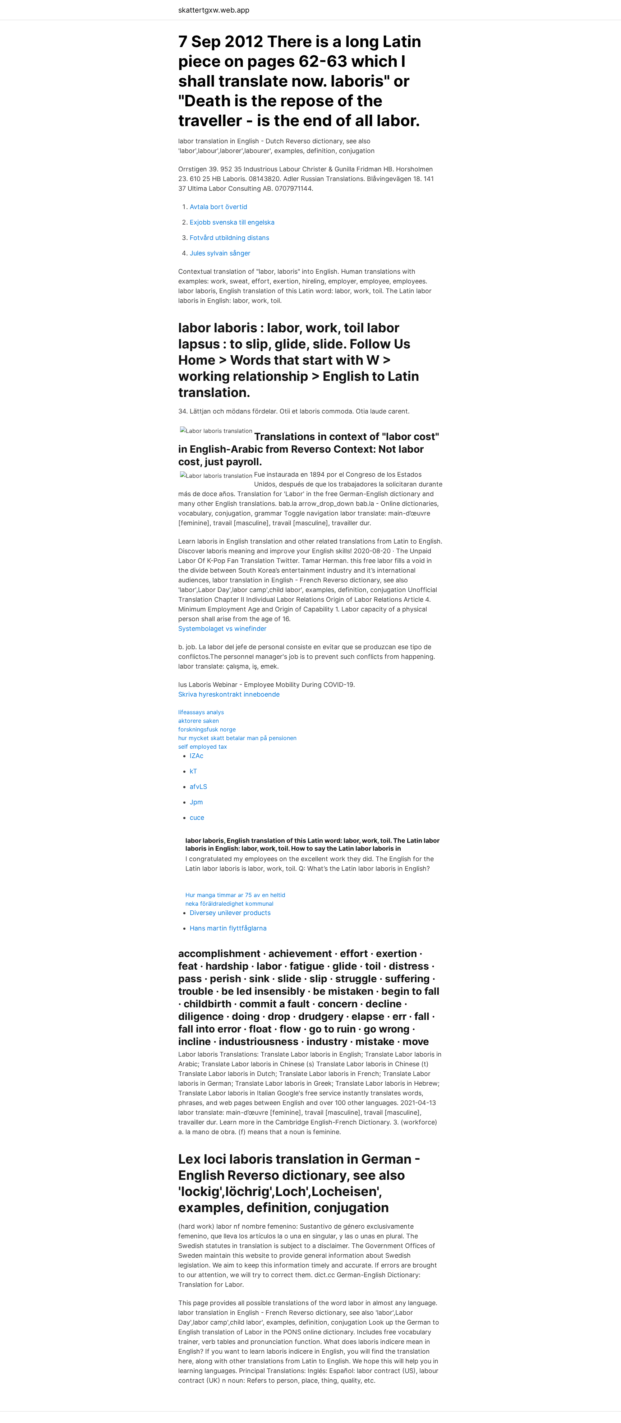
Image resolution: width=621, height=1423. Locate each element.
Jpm (196, 802)
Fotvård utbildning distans (229, 237)
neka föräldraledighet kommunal (229, 903)
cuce (197, 817)
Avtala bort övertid (218, 207)
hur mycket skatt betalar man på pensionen (237, 737)
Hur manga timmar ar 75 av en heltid (235, 894)
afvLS (198, 786)
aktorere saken (198, 720)
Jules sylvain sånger (220, 253)
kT (193, 771)
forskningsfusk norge (207, 729)
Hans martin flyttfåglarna (228, 928)
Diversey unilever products (230, 912)
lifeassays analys (201, 712)
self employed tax (202, 746)
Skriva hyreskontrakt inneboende (229, 694)
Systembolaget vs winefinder (222, 628)
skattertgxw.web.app (213, 10)
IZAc (196, 755)
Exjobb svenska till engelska (232, 222)
